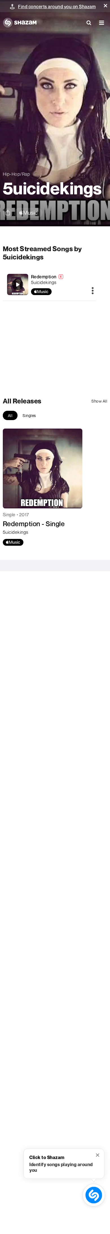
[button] (105, 5)
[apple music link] (28, 213)
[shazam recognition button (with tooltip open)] (93, 1195)
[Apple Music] (13, 542)
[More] (92, 291)
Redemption (44, 277)
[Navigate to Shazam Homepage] (20, 22)
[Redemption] (49, 284)
